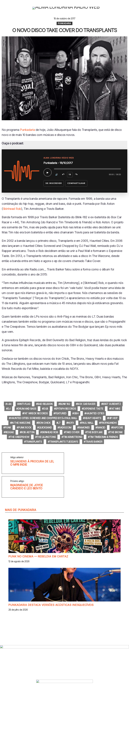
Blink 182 (65, 403)
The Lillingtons (46, 436)
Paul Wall (87, 422)
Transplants (34, 441)
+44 (9, 403)
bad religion (45, 403)
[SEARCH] (126, 8)
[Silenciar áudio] (57, 174)
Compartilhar (76, 183)
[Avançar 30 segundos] (76, 174)
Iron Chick (44, 422)
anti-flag (24, 403)
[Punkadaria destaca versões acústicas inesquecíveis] (64, 584)
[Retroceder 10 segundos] (63, 174)
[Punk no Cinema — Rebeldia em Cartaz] (64, 536)
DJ (9, 408)
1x (70, 174)
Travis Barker (93, 441)
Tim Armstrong (72, 436)
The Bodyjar (94, 432)
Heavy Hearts (92, 418)
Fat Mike (115, 408)
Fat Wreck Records (36, 413)
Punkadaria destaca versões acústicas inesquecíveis (51, 605)
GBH (76, 413)
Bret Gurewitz (112, 403)
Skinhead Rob (12, 208)
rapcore (118, 427)
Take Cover (72, 432)
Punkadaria (27, 130)
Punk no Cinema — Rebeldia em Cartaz (38, 556)
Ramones (84, 427)
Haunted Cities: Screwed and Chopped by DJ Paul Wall (43, 418)
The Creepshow (19, 436)
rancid (101, 427)
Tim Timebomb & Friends (104, 436)
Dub (46, 408)
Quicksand (45, 427)
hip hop (113, 418)
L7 (59, 422)
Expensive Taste (93, 408)
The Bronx (116, 432)
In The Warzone (20, 422)
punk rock (24, 427)
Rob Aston (27, 432)
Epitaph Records (66, 408)
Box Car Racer (86, 403)
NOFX (71, 422)
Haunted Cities (95, 413)
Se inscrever (54, 183)
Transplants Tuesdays (63, 441)
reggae (9, 432)
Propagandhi (108, 422)
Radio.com (65, 427)
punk (8, 427)
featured (61, 413)
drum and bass (27, 408)
